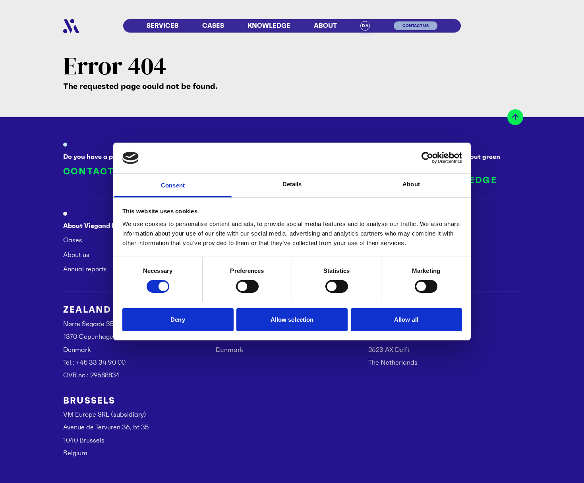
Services (162, 25)
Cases (213, 25)
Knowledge (269, 25)
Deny (177, 319)
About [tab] (411, 184)
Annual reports (85, 269)
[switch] (247, 286)
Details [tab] (292, 184)
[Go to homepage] (71, 26)
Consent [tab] (173, 185)
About (325, 25)
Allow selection (292, 319)
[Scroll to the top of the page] (515, 117)
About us (76, 255)
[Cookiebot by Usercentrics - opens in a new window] (427, 158)
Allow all (406, 319)
